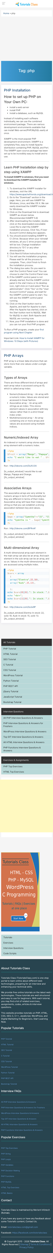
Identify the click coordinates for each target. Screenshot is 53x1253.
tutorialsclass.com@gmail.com (23, 1227)
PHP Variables (7, 1165)
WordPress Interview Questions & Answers (24, 731)
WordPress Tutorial (13, 675)
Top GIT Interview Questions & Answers (23, 737)
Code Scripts (9, 953)
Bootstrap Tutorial (12, 702)
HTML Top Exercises (13, 771)
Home (6, 13)
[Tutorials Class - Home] (26, 4)
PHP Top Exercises (12, 766)
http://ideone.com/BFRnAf (22, 528)
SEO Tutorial (9, 659)
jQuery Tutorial (10, 691)
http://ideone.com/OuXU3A (23, 465)
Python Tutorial (11, 680)
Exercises (8, 942)
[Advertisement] (26, 806)
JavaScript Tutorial (12, 696)
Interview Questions (13, 711)
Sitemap (24, 1244)
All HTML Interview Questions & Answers (23, 742)
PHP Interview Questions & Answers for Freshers (23, 725)
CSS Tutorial (9, 670)
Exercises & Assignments (16, 760)
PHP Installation (17, 90)
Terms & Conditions (40, 1244)
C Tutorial (8, 664)
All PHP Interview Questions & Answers (23, 718)
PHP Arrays (13, 355)
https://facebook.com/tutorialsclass (29, 1232)
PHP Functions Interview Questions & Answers (22, 749)
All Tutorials (9, 642)
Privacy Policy (26, 1247)
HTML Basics (6, 1193)
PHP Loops (6, 1159)
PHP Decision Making (10, 1170)
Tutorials (7, 937)
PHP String (6, 1154)
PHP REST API (10, 686)
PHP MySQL (6, 1182)
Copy (46, 452)
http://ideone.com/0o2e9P (23, 607)
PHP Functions (7, 1176)
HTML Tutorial (10, 654)
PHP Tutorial (9, 648)
